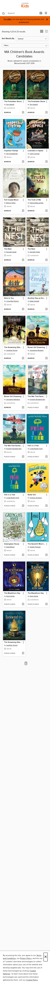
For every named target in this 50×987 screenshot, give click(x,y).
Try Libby (7, 19)
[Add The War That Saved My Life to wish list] (46, 407)
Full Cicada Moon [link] (11, 200)
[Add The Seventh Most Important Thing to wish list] (46, 555)
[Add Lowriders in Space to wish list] (46, 161)
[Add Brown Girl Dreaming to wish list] (46, 358)
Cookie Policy (32, 980)
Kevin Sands (10, 596)
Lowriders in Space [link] (35, 151)
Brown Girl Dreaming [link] (36, 347)
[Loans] (41, 14)
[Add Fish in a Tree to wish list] (46, 456)
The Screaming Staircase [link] (13, 347)
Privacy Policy (26, 958)
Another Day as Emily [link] (36, 298)
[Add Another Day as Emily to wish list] (46, 309)
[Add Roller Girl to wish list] (46, 505)
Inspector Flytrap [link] (11, 151)
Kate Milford (10, 547)
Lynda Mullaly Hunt (36, 449)
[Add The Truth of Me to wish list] (46, 210)
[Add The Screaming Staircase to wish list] (23, 358)
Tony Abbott (10, 105)
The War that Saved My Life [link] (13, 446)
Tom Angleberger (12, 154)
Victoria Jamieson (36, 498)
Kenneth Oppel (11, 252)
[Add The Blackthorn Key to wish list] (23, 604)
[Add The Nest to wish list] (23, 260)
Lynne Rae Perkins (12, 301)
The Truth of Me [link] (34, 200)
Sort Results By (8, 38)
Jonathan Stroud (11, 350)
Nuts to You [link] (9, 298)
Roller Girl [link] (32, 495)
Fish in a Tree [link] (33, 446)
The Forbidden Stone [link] (13, 101)
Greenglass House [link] (11, 544)
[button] (41, 32)
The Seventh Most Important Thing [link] (37, 544)
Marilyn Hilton (11, 203)
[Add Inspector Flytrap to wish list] (23, 161)
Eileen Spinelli (34, 301)
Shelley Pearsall (35, 547)
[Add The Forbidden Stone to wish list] (23, 112)
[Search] (3, 13)
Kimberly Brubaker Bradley (38, 400)
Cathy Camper (35, 154)
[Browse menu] (46, 13)
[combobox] (20, 13)
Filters (6, 46)
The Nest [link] (8, 249)
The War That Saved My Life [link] (37, 396)
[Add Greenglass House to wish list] (23, 555)
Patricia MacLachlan (36, 203)
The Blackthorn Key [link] (12, 593)
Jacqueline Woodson (37, 350)
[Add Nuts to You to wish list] (23, 309)
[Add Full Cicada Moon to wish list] (23, 210)
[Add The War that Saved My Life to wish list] (23, 456)
